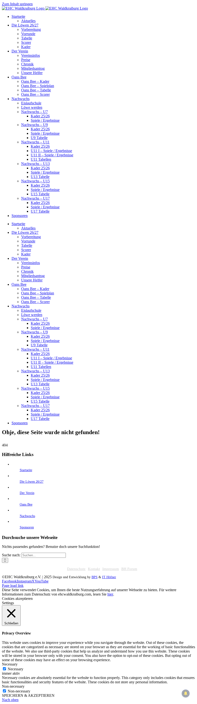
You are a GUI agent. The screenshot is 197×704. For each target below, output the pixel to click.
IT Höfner (109, 577)
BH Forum (129, 569)
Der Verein (27, 493)
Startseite (26, 470)
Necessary (15, 669)
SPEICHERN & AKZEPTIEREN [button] (28, 695)
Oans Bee (26, 504)
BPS (95, 577)
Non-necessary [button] (13, 686)
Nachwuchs (27, 516)
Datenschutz (76, 569)
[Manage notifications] (186, 693)
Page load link (13, 585)
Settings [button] (8, 603)
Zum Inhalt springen (17, 4)
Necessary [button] (10, 664)
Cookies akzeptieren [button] (17, 598)
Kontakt (94, 569)
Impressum (110, 569)
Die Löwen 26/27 (31, 481)
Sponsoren (27, 527)
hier (110, 594)
